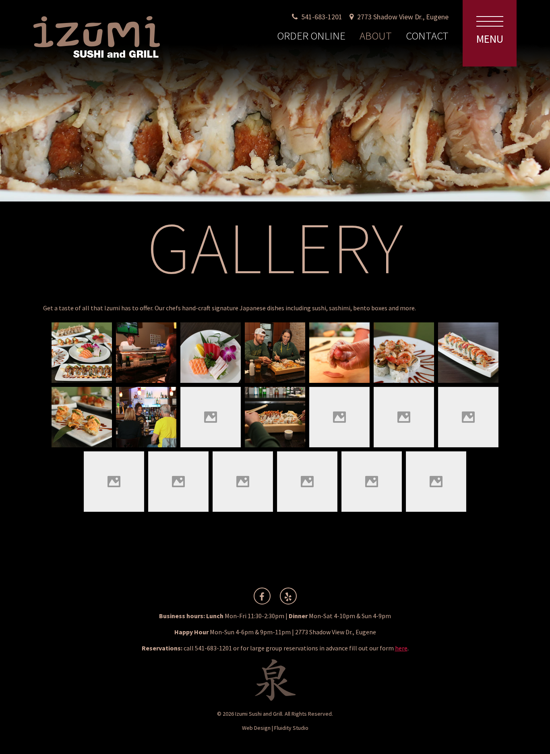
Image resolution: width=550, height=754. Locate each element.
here (401, 648)
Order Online (311, 35)
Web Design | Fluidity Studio (275, 727)
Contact (427, 35)
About (376, 35)
